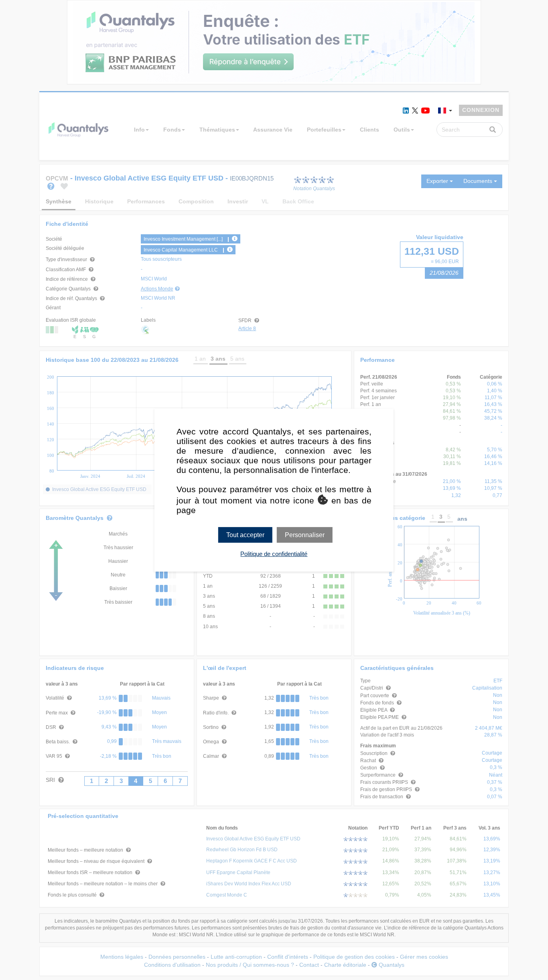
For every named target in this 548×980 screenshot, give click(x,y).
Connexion (480, 110)
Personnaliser (305, 534)
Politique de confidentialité (273, 553)
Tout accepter (245, 534)
